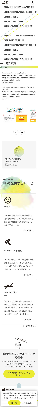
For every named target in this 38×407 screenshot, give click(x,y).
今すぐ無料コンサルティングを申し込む (19, 373)
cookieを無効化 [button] (26, 403)
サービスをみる (28, 326)
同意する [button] (14, 403)
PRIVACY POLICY (21, 393)
